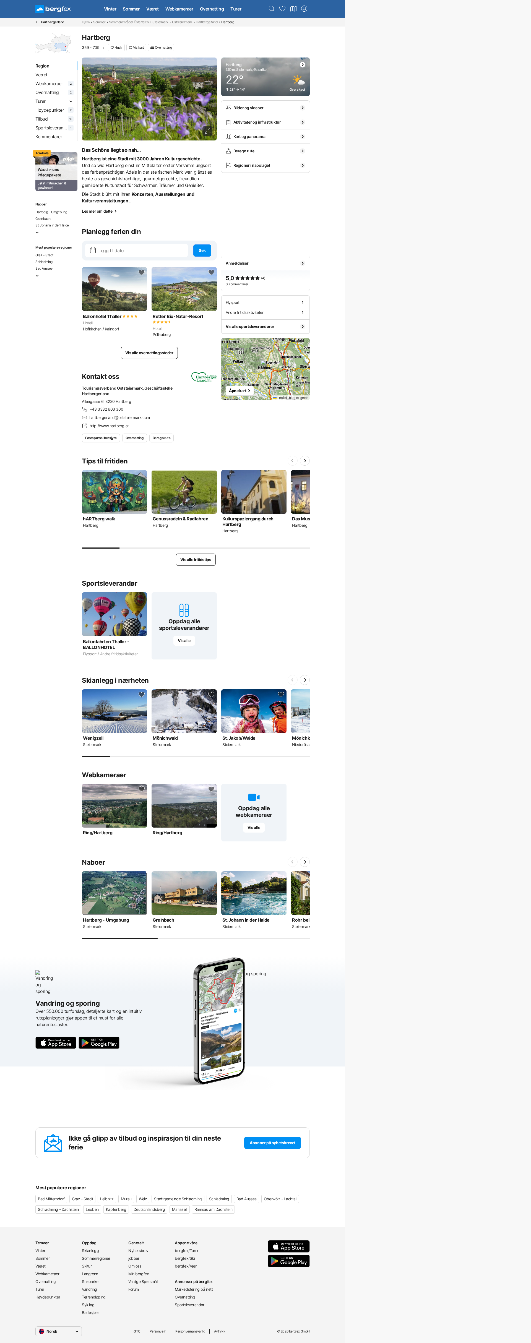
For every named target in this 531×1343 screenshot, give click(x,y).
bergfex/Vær (186, 1266)
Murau (126, 1198)
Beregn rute (162, 438)
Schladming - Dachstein (58, 1209)
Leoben (92, 1209)
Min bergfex (138, 1273)
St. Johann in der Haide (52, 225)
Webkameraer (179, 9)
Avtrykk (219, 1331)
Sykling (88, 1304)
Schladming (44, 262)
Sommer (131, 9)
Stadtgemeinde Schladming (178, 1198)
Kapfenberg (116, 1209)
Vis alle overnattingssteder (149, 352)
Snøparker (91, 1281)
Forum (133, 1289)
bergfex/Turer (187, 1250)
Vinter (110, 9)
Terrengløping (94, 1297)
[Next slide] (305, 461)
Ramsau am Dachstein (213, 1209)
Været (152, 9)
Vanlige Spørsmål (143, 1281)
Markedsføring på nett (194, 1289)
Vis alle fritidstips (195, 559)
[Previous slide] (293, 461)
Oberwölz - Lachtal (280, 1198)
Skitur (87, 1266)
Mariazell (179, 1209)
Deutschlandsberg (149, 1209)
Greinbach (42, 219)
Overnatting (212, 9)
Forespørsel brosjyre (101, 438)
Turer (235, 9)
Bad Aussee (44, 268)
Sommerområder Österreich (129, 22)
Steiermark (160, 22)
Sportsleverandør (189, 1304)
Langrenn (90, 1273)
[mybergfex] (304, 8)
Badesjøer (90, 1312)
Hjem (85, 22)
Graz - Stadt (44, 255)
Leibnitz (107, 1198)
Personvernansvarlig (190, 1331)
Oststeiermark (182, 22)
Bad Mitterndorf (51, 1198)
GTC (137, 1331)
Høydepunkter (47, 1297)
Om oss (134, 1266)
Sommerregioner (96, 1258)
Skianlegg (90, 1250)
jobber (133, 1258)
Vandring (89, 1289)
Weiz (143, 1198)
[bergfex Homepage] (53, 9)
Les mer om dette (97, 211)
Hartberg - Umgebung (51, 212)
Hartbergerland (206, 22)
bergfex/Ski (185, 1258)
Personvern (158, 1331)
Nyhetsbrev (138, 1250)
